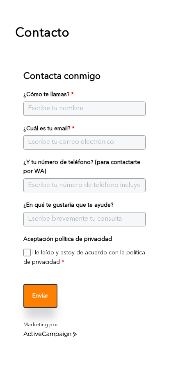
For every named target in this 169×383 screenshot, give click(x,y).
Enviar (40, 296)
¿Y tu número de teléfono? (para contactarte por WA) (81, 166)
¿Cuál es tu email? (49, 129)
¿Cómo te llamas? (48, 94)
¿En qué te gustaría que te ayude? (68, 205)
